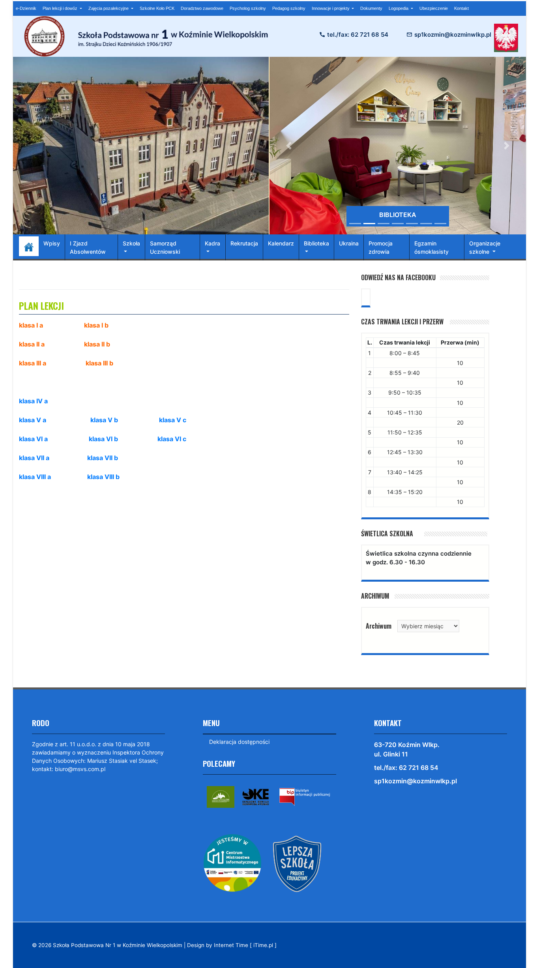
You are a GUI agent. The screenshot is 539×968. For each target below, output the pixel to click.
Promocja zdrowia (381, 247)
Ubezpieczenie (433, 8)
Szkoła (131, 243)
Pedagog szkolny (288, 8)
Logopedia (399, 8)
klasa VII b (102, 458)
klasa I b (96, 325)
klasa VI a (33, 439)
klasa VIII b (103, 477)
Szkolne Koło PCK (157, 8)
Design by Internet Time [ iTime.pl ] (232, 945)
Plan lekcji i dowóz (61, 8)
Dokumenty (371, 8)
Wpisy (51, 243)
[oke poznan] (255, 796)
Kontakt (461, 8)
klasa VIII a (35, 477)
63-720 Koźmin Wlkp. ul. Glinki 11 (407, 749)
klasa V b (104, 420)
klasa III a (32, 363)
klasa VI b (103, 439)
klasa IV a (33, 401)
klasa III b (99, 363)
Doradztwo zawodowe (202, 8)
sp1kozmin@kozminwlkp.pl (452, 34)
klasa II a (32, 344)
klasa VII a (34, 458)
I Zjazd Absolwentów (88, 247)
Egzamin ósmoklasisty (431, 247)
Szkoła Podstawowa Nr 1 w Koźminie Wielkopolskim (117, 945)
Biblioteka (316, 243)
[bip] (304, 796)
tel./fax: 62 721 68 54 (357, 34)
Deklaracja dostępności (239, 741)
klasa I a (31, 325)
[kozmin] (220, 796)
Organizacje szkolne (484, 247)
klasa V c (172, 420)
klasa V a (32, 420)
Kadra (212, 243)
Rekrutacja (244, 243)
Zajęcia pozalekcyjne (109, 8)
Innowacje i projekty (331, 8)
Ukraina (349, 243)
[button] (289, 145)
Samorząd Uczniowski (165, 247)
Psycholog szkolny (248, 8)
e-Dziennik (26, 8)
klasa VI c (171, 439)
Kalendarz (281, 243)
